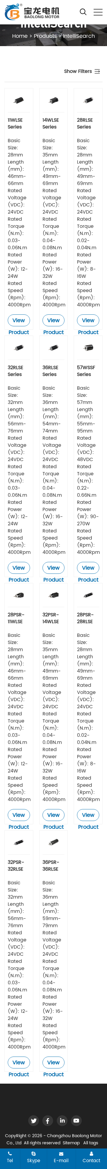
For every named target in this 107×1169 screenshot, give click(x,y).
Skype (33, 1160)
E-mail (61, 1160)
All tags (90, 1143)
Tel (10, 1160)
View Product (19, 321)
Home (20, 36)
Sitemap (71, 1143)
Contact (91, 1160)
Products (45, 36)
